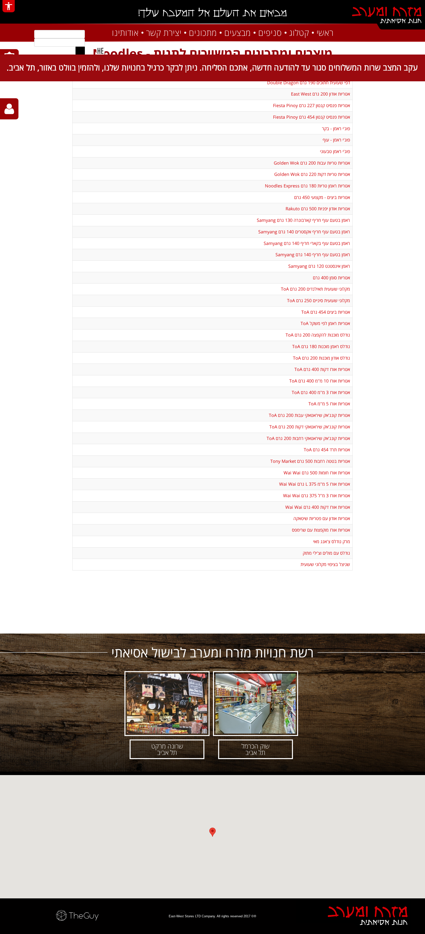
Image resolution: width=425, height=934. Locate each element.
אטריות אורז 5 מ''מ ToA (329, 404)
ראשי (325, 32)
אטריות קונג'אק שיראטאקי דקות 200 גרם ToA (309, 427)
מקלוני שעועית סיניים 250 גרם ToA (318, 300)
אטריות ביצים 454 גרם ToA (325, 312)
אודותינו (125, 32)
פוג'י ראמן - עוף (336, 140)
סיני (195, 623)
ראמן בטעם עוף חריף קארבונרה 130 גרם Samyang (303, 220)
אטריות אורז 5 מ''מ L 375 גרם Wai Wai (314, 484)
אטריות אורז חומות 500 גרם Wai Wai (317, 473)
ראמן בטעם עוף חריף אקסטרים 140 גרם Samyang (304, 232)
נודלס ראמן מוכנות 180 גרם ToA (321, 346)
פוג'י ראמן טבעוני (335, 151)
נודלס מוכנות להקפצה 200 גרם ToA (318, 335)
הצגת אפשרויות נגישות (8, 6)
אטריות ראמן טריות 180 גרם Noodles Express (307, 186)
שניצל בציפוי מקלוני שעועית (325, 564)
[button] (255, 715)
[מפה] (212, 835)
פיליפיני (334, 623)
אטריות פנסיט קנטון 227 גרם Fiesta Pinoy (311, 105)
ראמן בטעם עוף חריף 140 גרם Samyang (312, 254)
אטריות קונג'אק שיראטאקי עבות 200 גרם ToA (309, 415)
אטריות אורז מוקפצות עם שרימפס (321, 530)
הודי (126, 623)
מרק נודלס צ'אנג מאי (331, 541)
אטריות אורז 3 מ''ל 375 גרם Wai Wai (316, 495)
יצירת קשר (164, 32)
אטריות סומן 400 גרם (331, 278)
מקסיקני (160, 623)
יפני (299, 623)
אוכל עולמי (91, 623)
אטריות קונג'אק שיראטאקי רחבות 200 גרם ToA (308, 438)
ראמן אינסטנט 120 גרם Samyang (319, 266)
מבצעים (237, 32)
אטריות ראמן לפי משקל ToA (325, 323)
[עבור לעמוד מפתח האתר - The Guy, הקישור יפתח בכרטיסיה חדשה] (71, 915)
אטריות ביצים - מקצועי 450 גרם (322, 197)
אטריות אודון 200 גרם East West (320, 94)
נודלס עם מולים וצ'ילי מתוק (326, 553)
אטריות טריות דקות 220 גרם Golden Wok (312, 174)
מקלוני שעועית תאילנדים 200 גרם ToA (315, 289)
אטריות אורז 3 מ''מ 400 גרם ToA (321, 392)
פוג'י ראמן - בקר (336, 128)
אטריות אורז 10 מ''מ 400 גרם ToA (319, 381)
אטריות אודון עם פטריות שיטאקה (321, 518)
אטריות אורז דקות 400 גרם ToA (322, 369)
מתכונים (203, 32)
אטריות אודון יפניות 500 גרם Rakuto (318, 209)
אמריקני (229, 623)
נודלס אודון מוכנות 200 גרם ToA (321, 358)
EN (90, 51)
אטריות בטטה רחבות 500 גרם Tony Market (310, 461)
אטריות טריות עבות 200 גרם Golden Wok (312, 163)
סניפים (270, 32)
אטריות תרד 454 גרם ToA (327, 450)
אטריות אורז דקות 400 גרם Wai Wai (317, 507)
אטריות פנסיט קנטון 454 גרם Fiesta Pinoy (311, 117)
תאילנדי (264, 623)
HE (100, 51)
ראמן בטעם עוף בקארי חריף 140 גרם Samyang (307, 243)
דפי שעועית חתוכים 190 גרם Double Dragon (308, 82)
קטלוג (299, 32)
